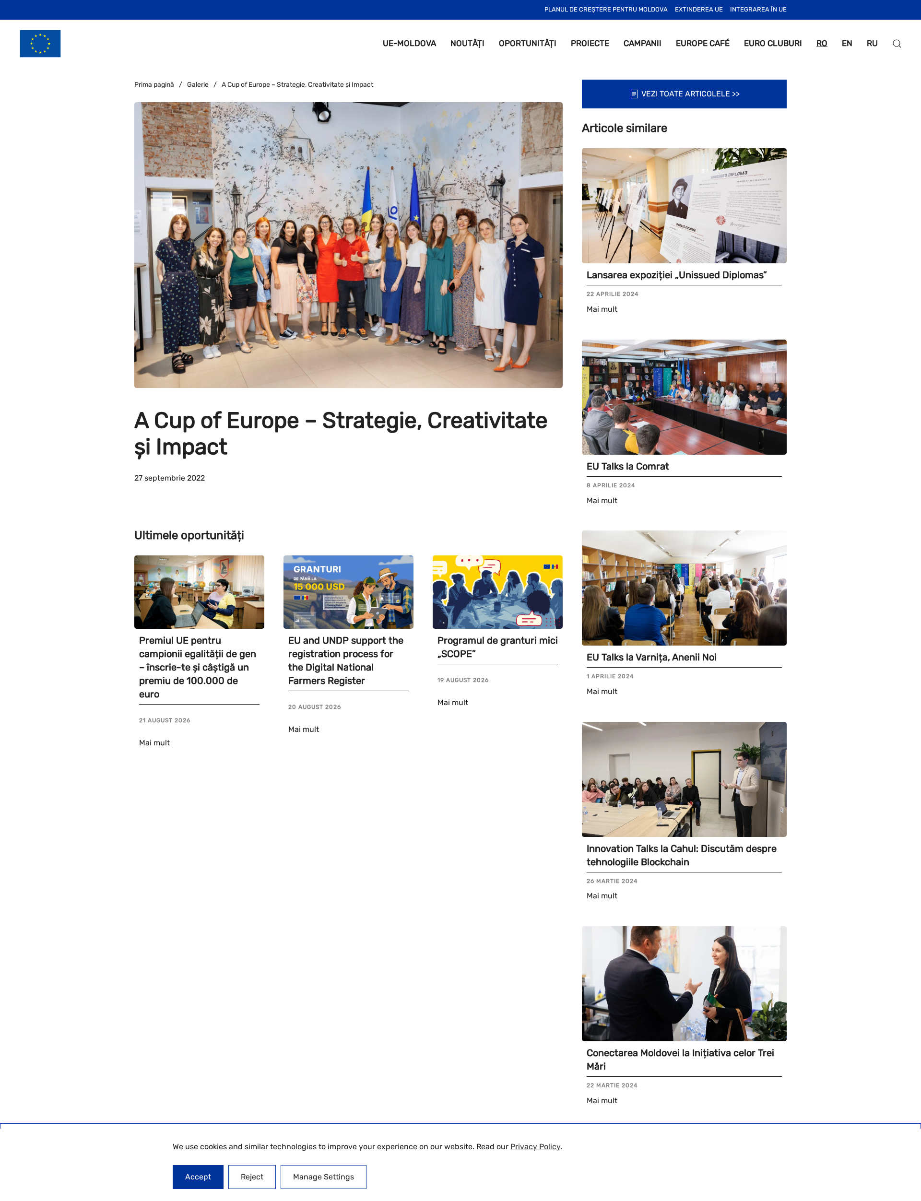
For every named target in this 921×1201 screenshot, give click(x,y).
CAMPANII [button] (642, 43)
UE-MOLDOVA (409, 43)
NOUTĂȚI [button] (467, 43)
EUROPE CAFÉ (703, 43)
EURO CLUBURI (773, 43)
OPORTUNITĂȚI (527, 43)
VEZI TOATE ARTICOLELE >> (690, 93)
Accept (198, 1176)
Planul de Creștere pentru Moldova (606, 9)
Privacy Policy (535, 1146)
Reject (252, 1176)
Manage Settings (323, 1176)
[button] (897, 44)
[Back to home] (40, 44)
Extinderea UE (699, 9)
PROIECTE (590, 43)
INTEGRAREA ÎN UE (758, 9)
